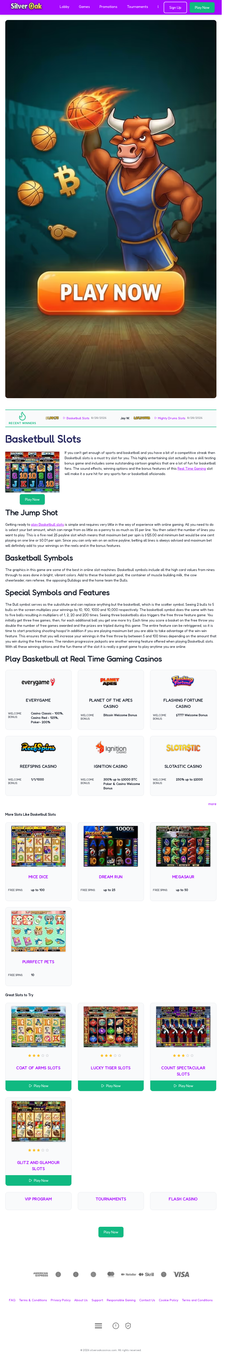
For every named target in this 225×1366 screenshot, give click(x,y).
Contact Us (147, 1300)
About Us (81, 1300)
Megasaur (183, 876)
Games (84, 6)
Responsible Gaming (121, 1300)
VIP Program (38, 1198)
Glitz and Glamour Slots (38, 1165)
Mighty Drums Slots (146, 418)
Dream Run (110, 876)
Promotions (108, 6)
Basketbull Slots (52, 418)
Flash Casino (183, 1198)
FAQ (12, 1300)
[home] (29, 11)
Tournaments (137, 6)
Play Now (202, 7)
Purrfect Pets (38, 961)
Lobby (64, 6)
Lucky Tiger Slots (111, 1067)
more (212, 804)
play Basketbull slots (47, 524)
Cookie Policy (168, 1300)
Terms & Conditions (33, 1300)
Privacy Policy (61, 1300)
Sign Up (175, 7)
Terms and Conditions (197, 1300)
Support (97, 1300)
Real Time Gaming (192, 468)
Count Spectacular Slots (183, 1070)
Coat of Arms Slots (38, 1067)
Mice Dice (38, 876)
